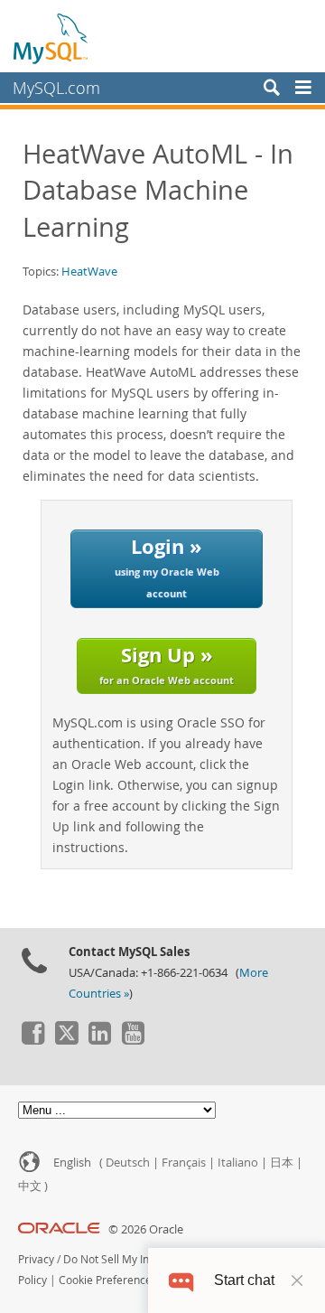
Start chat (244, 1280)
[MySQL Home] (51, 38)
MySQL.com (56, 87)
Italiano (238, 1162)
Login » (167, 566)
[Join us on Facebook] (32, 1040)
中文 (30, 1186)
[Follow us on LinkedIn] (99, 1040)
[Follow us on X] (65, 1040)
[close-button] (297, 1280)
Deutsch (128, 1162)
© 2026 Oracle (145, 1229)
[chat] (181, 1280)
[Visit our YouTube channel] (132, 1040)
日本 (281, 1162)
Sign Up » (166, 664)
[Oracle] (59, 1229)
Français (184, 1162)
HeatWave (89, 271)
